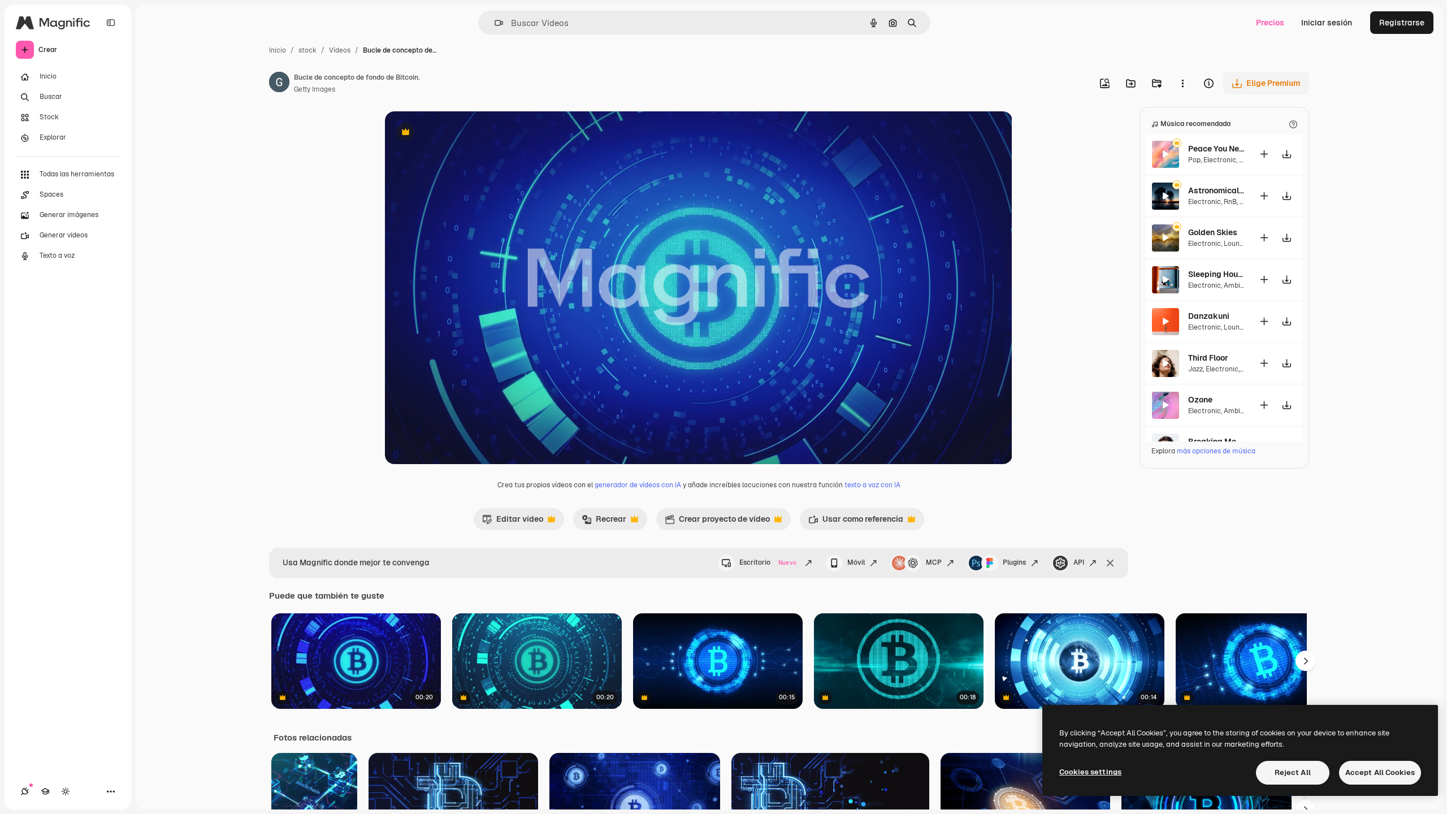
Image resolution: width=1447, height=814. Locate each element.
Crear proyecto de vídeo (717, 522)
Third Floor (1208, 358)
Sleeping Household (1216, 274)
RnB (1230, 201)
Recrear (604, 522)
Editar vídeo (512, 522)
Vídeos (339, 50)
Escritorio (767, 562)
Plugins (1014, 562)
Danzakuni (1208, 316)
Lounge (1235, 243)
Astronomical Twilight (1216, 190)
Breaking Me (1212, 441)
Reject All (1293, 772)
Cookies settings (1090, 772)
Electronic (1219, 159)
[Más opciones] (1182, 83)
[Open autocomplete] (494, 23)
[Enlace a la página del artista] (279, 84)
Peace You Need (1216, 149)
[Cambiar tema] (66, 791)
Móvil (856, 562)
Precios (1270, 23)
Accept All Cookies (1380, 772)
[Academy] (45, 791)
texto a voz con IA (872, 485)
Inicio (277, 50)
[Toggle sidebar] (111, 23)
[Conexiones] (25, 791)
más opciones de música (1216, 451)
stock (307, 50)
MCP (934, 562)
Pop (1194, 159)
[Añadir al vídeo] (1264, 154)
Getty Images (314, 89)
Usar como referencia (855, 522)
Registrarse (1401, 23)
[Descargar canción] (1286, 154)
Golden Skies (1212, 232)
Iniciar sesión (1326, 23)
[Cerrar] (1110, 563)
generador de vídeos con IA (638, 485)
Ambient (1237, 285)
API (1078, 562)
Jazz (1195, 369)
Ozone (1200, 400)
